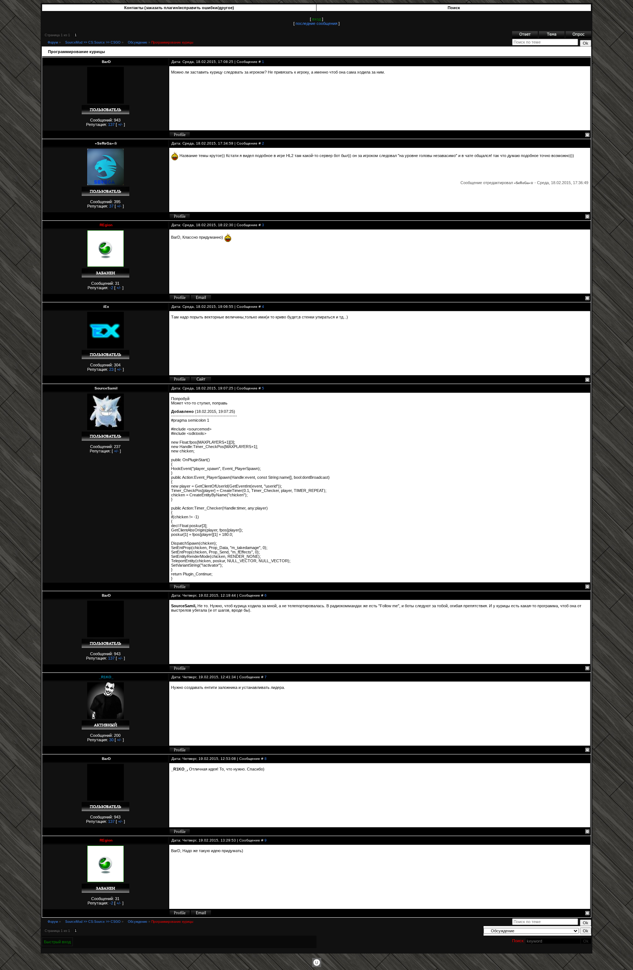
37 (111, 206)
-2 (111, 288)
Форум (53, 42)
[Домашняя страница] (201, 379)
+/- (120, 124)
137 (111, 124)
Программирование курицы (172, 42)
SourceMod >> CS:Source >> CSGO (93, 42)
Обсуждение (137, 42)
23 (111, 369)
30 (111, 740)
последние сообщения (316, 23)
